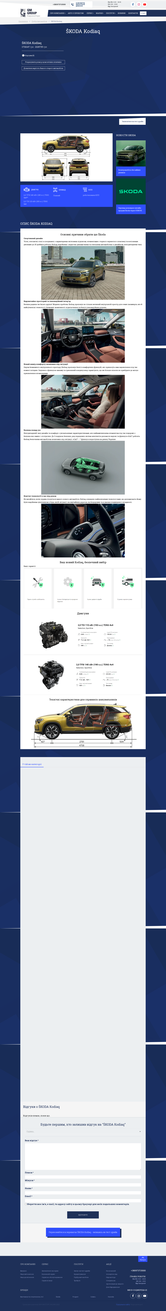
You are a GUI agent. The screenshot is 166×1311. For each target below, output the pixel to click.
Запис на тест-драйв (82, 1271)
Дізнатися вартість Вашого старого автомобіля (43, 68)
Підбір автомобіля (81, 1277)
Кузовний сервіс (48, 1274)
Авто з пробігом (76, 13)
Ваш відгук (32, 1140)
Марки (99, 13)
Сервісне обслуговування (52, 1277)
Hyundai (111, 1297)
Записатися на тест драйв (132, 121)
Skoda (58, 1297)
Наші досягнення (27, 1277)
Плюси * (29, 1172)
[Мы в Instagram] (139, 4)
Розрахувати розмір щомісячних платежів (43, 62)
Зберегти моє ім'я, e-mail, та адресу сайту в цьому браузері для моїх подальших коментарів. (78, 1204)
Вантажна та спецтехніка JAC (31, 1297)
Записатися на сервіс (50, 1271)
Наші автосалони (27, 1274)
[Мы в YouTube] (144, 4)
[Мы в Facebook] (133, 4)
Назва (29, 1188)
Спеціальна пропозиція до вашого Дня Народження (115, 1284)
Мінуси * (30, 1180)
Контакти (133, 13)
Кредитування (80, 1274)
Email (28, 1196)
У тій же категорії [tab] (32, 764)
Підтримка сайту (123, 1304)
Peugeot (75, 1297)
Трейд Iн (77, 1281)
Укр (143, 13)
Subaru (93, 1297)
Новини (121, 13)
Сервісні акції (47, 1281)
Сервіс (90, 13)
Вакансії (23, 1271)
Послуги (110, 13)
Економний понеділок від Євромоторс (111, 1274)
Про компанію (57, 13)
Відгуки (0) (29, 55)
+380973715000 (59, 4)
